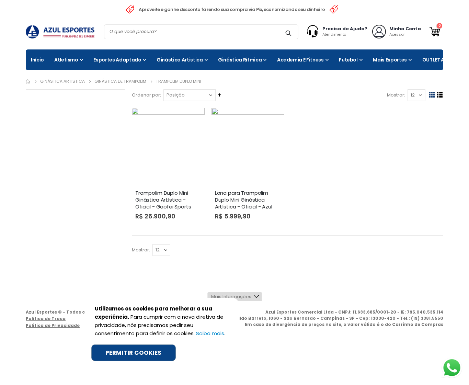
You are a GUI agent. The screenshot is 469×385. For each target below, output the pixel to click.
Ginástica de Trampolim (120, 81)
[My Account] (314, 31)
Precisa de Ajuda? (344, 28)
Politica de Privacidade (53, 325)
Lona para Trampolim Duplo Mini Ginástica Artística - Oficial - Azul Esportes (243, 200)
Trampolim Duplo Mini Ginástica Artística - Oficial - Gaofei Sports (163, 200)
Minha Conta (405, 28)
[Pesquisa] (288, 33)
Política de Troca (46, 318)
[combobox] (201, 32)
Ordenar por (146, 95)
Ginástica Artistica (62, 81)
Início (28, 81)
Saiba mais (210, 333)
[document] (161, 333)
